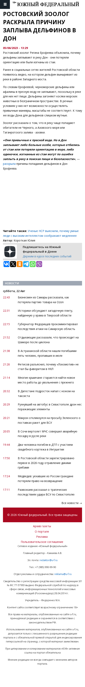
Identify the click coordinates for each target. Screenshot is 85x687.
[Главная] (48, 4)
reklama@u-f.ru (63, 574)
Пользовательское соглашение (42, 542)
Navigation (5, 4)
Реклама (42, 536)
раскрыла (9, 164)
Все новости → (71, 503)
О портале (42, 531)
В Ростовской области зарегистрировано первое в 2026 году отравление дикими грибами (46, 462)
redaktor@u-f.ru (49, 560)
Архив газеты (42, 526)
